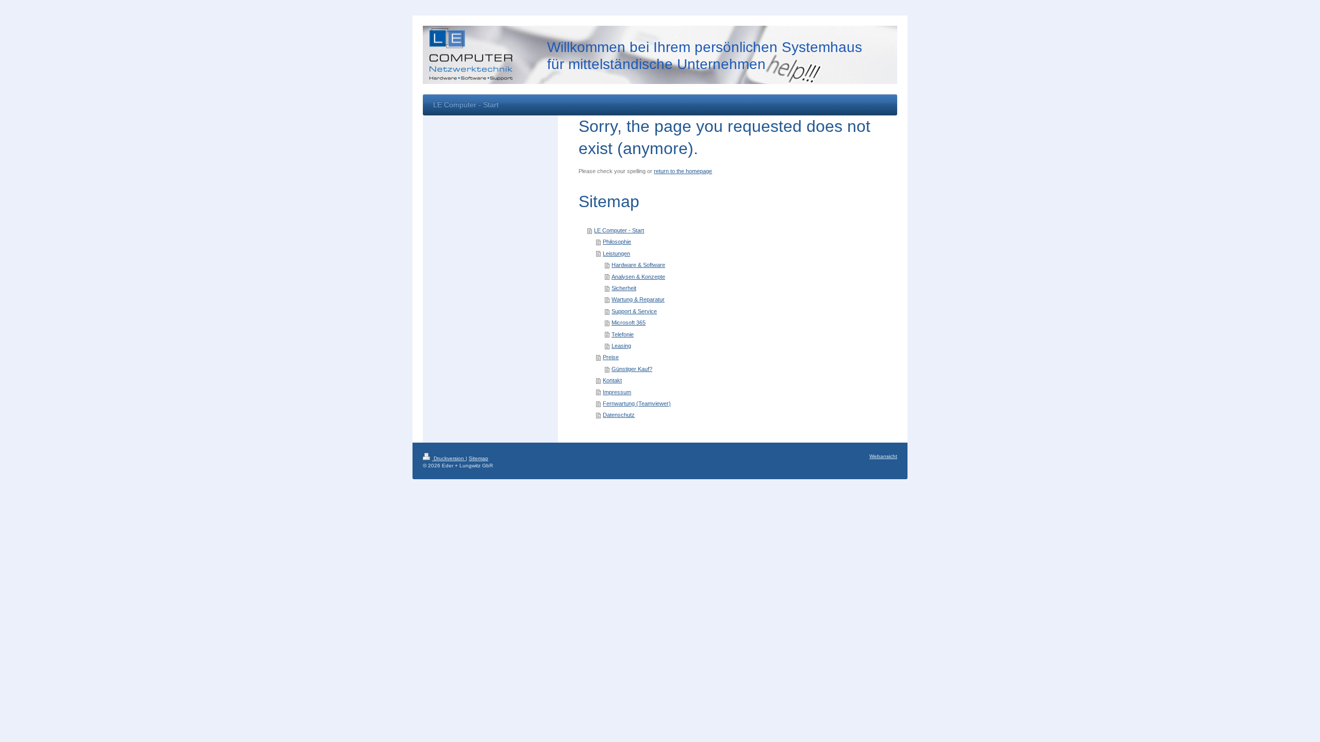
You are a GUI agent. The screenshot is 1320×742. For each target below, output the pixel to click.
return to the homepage (683, 171)
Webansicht (883, 456)
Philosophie (617, 242)
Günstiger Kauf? (632, 369)
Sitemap (478, 458)
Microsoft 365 (629, 322)
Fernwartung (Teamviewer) (637, 403)
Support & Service (634, 311)
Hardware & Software (638, 265)
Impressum (617, 392)
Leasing (621, 346)
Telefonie (623, 334)
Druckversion (449, 458)
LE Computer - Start (619, 230)
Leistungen (616, 253)
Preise (611, 357)
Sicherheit (624, 288)
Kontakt (612, 380)
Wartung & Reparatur (638, 299)
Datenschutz (619, 415)
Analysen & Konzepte (638, 277)
